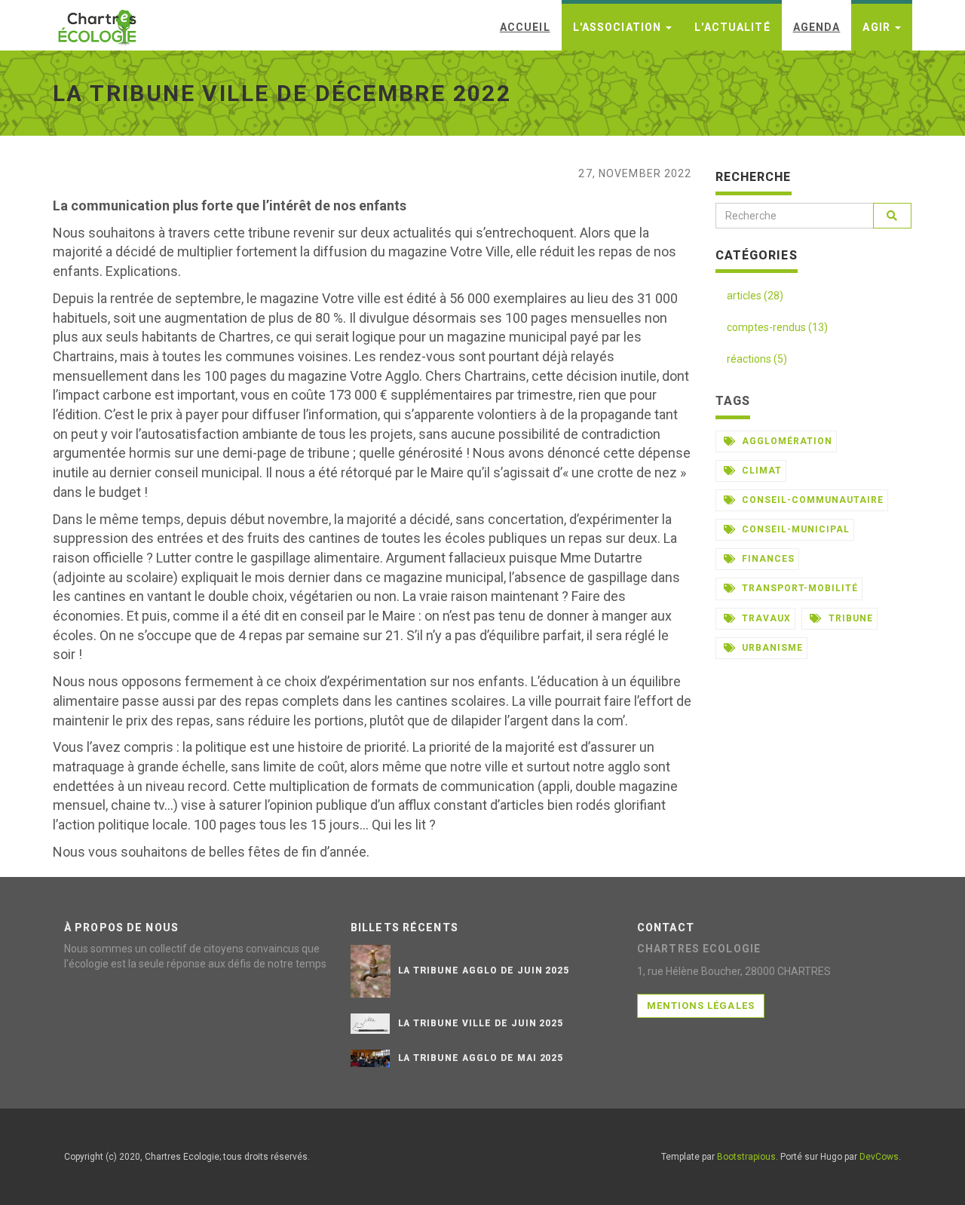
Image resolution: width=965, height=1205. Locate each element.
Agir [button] (877, 27)
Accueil (525, 27)
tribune (849, 618)
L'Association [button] (619, 27)
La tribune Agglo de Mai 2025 (481, 1058)
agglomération (785, 441)
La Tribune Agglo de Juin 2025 (484, 970)
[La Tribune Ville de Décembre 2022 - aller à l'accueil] (98, 22)
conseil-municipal (794, 529)
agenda (817, 27)
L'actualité (732, 27)
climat (760, 470)
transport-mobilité (798, 588)
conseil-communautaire (811, 500)
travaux (765, 618)
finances (767, 558)
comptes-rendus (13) (777, 327)
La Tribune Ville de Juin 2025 (481, 1023)
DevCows (879, 1156)
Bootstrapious (746, 1156)
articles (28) (755, 296)
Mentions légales (701, 1005)
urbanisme (771, 647)
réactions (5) (757, 359)
